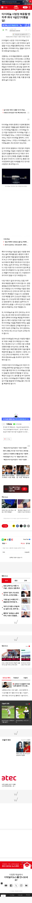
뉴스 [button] (6, 580)
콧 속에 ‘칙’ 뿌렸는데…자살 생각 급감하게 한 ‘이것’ (15, 427)
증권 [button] (16, 580)
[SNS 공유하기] (28, 30)
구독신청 (20, 895)
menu (30, 7)
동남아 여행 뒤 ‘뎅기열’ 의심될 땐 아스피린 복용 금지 (16, 432)
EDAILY (2, 7)
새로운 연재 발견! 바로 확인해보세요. (15, 112)
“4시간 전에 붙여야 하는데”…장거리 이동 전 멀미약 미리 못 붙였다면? (16, 429)
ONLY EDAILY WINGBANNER (16, 7)
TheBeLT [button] (16, 678)
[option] (16, 2)
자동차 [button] (25, 678)
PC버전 (28, 895)
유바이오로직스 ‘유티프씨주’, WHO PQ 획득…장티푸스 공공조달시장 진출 (17, 245)
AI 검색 (25, 7)
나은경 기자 (13, 29)
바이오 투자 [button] (6, 678)
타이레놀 (7, 439)
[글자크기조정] (25, 30)
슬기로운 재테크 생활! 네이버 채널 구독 (16, 110)
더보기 (27, 646)
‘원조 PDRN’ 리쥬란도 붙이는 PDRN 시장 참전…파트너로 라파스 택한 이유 (17, 242)
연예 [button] (25, 580)
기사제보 (12, 895)
